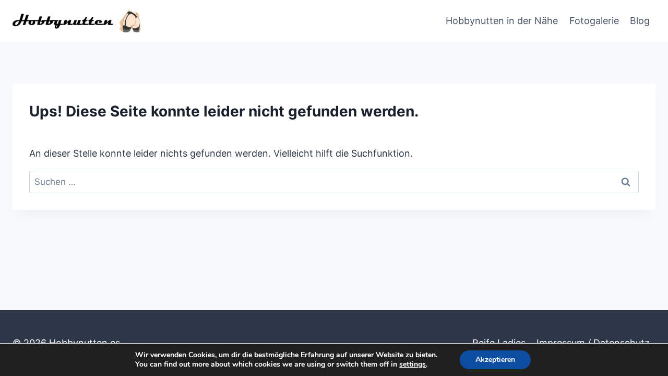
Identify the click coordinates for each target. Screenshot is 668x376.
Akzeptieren (495, 360)
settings (412, 364)
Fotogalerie (594, 20)
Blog (640, 20)
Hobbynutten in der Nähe (502, 20)
